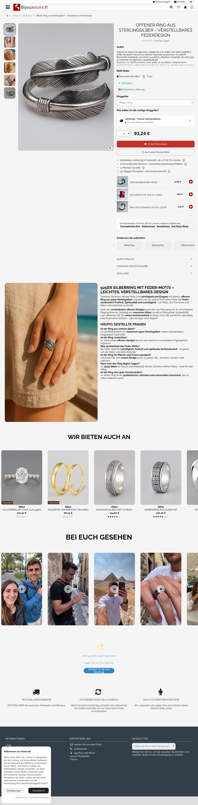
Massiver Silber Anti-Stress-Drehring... (114, 511)
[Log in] (185, 7)
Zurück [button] (19, 87)
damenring (158, 245)
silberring (129, 245)
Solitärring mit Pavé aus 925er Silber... (22, 511)
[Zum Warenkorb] (192, 6)
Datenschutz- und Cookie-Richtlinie (32, 797)
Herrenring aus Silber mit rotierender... (160, 511)
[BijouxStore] (30, 7)
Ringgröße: (123, 96)
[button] (147, 76)
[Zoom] (110, 148)
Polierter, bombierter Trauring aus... (68, 511)
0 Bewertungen (161, 40)
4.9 (165, 516)
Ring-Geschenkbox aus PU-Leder (148, 207)
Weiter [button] (112, 87)
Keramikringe (163, 226)
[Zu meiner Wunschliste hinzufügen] (178, 7)
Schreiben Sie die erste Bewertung (99, 670)
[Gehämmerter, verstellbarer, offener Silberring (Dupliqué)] (9, 29)
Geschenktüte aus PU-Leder (146, 195)
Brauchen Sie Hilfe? (129, 76)
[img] (143, 40)
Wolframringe (148, 226)
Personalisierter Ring (130, 226)
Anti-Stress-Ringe (179, 226)
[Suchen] (171, 7)
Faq (9, 745)
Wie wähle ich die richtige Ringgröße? (138, 110)
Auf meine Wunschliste (157, 152)
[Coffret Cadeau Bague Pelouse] (122, 181)
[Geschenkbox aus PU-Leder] (122, 206)
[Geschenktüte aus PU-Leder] (122, 194)
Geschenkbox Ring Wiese (144, 182)
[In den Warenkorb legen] (191, 182)
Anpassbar (7, 502)
